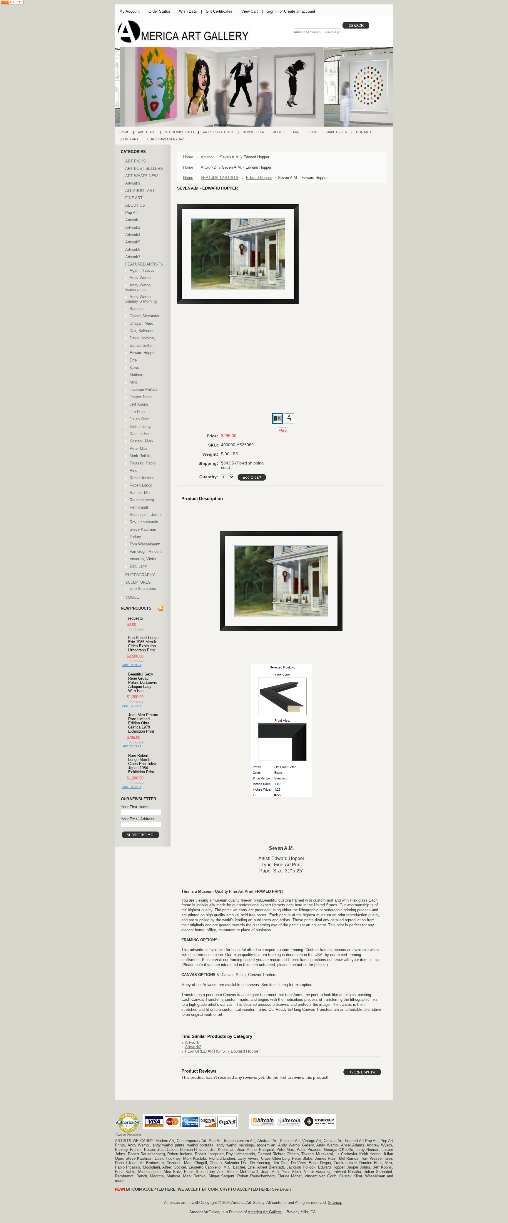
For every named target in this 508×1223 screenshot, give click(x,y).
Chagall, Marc (141, 323)
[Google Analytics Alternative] (12, 2)
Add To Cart (131, 665)
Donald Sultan (141, 345)
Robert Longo (141, 485)
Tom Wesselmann (145, 544)
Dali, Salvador (141, 330)
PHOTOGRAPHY (140, 575)
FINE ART (134, 198)
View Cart (249, 11)
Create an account (299, 11)
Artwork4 (132, 235)
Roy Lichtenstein (144, 522)
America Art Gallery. (265, 1212)
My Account (129, 11)
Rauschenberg (142, 500)
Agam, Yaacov (142, 270)
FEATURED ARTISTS (144, 264)
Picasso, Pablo (143, 463)
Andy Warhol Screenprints (138, 287)
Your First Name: (135, 807)
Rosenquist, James (146, 514)
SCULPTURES (138, 582)
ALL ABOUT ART (140, 190)
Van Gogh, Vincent (146, 551)
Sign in (272, 11)
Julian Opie (139, 419)
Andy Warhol (140, 278)
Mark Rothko (140, 456)
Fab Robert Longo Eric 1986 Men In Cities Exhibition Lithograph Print (143, 644)
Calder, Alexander (144, 316)
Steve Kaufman (143, 529)
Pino (133, 470)
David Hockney (143, 338)
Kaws (134, 367)
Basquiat (137, 308)
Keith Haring (140, 426)
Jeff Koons (139, 404)
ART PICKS (135, 161)
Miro (133, 382)
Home (188, 157)
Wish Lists (188, 11)
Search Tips (332, 32)
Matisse (136, 375)
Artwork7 (132, 257)
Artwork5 (132, 242)
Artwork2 (132, 227)
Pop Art (131, 212)
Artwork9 (132, 183)
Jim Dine (137, 411)
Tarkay (135, 537)
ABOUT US (135, 205)
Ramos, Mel (140, 492)
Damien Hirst (141, 434)
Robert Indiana (142, 478)
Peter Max (138, 448)
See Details (282, 1189)
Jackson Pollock (144, 389)
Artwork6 (132, 249)
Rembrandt (139, 507)
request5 (135, 618)
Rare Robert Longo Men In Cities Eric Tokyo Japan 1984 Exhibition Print (142, 764)
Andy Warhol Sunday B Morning (141, 299)
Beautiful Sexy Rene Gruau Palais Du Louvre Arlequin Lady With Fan (142, 682)
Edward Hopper (143, 353)
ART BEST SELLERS (144, 168)
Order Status (159, 11)
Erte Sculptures (143, 588)
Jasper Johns (141, 397)
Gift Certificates (219, 11)
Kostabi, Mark (141, 441)
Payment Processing (128, 1134)
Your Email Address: (138, 819)
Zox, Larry (138, 566)
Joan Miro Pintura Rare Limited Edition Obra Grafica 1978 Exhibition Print (143, 723)
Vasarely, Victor (143, 559)
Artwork (131, 220)
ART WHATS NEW (141, 176)
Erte (133, 360)
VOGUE (132, 597)
